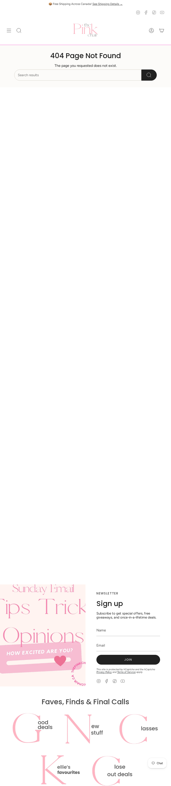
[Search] (149, 75)
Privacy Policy (104, 672)
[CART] (162, 30)
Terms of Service (126, 672)
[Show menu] (8, 30)
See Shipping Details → (107, 4)
